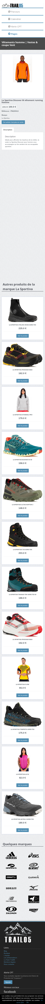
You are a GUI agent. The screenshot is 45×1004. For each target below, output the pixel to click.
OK (27, 1002)
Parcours (15, 12)
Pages (13, 34)
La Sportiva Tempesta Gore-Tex (22, 729)
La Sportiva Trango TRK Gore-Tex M (22, 594)
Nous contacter (9, 964)
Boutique (7, 953)
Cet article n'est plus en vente (13, 122)
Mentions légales (10, 962)
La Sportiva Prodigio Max (22, 370)
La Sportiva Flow (22, 684)
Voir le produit (22, 336)
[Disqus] (22, 186)
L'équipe (7, 955)
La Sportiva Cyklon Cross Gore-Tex (22, 325)
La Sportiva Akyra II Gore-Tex (22, 819)
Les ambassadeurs (10, 958)
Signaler (8, 982)
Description (7, 130)
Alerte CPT (16, 26)
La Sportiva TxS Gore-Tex (22, 550)
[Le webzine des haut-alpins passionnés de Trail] (22, 5)
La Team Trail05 (9, 960)
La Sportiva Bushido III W (22, 460)
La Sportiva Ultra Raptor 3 (22, 505)
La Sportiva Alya (22, 774)
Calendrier (15, 19)
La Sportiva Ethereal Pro (22, 415)
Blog (5, 951)
